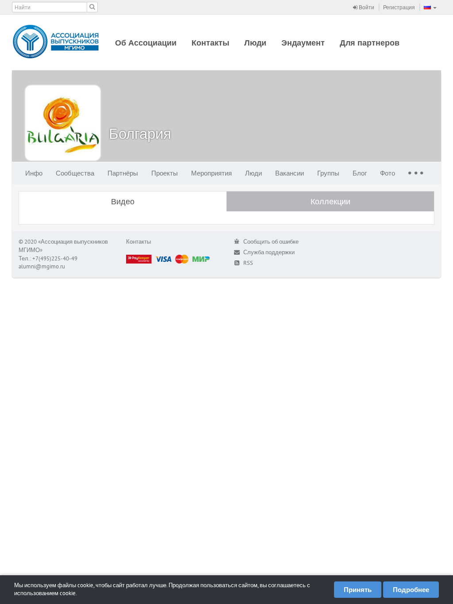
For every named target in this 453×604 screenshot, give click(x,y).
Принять (358, 589)
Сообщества (75, 173)
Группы (328, 173)
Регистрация (399, 7)
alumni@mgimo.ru (42, 266)
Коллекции (330, 201)
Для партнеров (369, 43)
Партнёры (122, 173)
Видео (122, 201)
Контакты (210, 43)
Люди (255, 43)
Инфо (33, 173)
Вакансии (289, 173)
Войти (365, 7)
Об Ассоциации (146, 43)
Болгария (140, 133)
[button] (430, 7)
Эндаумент (303, 43)
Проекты (164, 173)
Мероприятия (211, 173)
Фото (387, 173)
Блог (360, 173)
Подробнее (411, 589)
